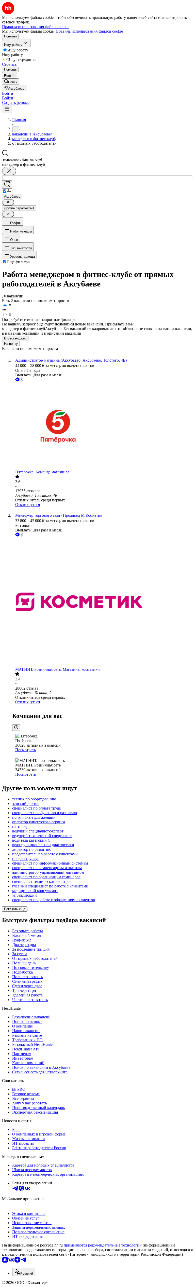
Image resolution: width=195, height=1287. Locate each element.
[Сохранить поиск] (7, 184)
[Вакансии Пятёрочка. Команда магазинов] (102, 426)
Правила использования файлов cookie (89, 31)
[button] (7, 93)
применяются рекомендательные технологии (103, 1245)
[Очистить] (9, 171)
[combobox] (25, 159)
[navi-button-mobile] (7, 109)
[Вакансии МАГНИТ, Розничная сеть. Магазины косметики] (102, 602)
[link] (10, 81)
